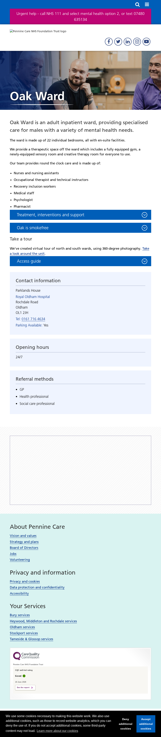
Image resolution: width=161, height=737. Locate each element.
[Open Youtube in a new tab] (146, 42)
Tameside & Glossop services (31, 639)
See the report (23, 687)
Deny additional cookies (124, 725)
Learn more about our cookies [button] (57, 730)
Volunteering (20, 560)
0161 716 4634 (33, 319)
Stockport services (24, 633)
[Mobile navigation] (147, 4)
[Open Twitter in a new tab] (118, 42)
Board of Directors (24, 548)
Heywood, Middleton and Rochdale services (43, 621)
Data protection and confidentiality (37, 587)
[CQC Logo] (26, 659)
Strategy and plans (24, 542)
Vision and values (23, 536)
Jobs (13, 554)
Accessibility (19, 593)
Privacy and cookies (25, 581)
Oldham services (22, 627)
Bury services (20, 615)
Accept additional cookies (144, 725)
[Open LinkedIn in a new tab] (128, 42)
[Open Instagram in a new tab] (137, 42)
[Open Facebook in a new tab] (109, 42)
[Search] (137, 4)
